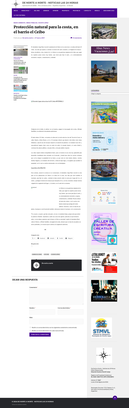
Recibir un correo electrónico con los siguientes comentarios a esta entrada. (54, 327)
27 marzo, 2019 (39, 38)
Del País (37, 10)
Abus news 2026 (108, 10)
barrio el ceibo (37, 254)
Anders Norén (22, 404)
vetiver (46, 254)
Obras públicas (31, 22)
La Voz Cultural (19, 15)
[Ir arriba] (115, 398)
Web (30, 317)
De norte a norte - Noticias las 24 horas (36, 401)
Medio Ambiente (19, 22)
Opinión (55, 10)
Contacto (87, 10)
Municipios (25, 10)
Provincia (76, 10)
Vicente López (43, 22)
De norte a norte (27, 38)
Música (97, 10)
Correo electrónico (64, 308)
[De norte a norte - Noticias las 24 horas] (64, 4)
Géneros (46, 10)
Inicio (16, 10)
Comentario (33, 287)
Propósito (65, 10)
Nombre (32, 308)
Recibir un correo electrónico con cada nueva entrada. (48, 330)
